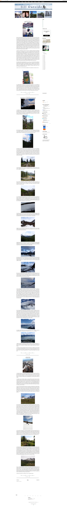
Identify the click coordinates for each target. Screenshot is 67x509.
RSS (45, 129)
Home (22, 1)
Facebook (46, 126)
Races (32, 1)
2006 (43, 68)
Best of (35, 1)
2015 (43, 61)
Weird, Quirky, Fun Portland (45, 122)
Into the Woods (44, 113)
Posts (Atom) (20, 481)
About (25, 1)
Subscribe (46, 35)
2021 (43, 56)
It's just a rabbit (44, 117)
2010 (43, 65)
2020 (43, 57)
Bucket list (28, 357)
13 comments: (27, 93)
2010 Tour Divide (28, 21)
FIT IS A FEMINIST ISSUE (45, 105)
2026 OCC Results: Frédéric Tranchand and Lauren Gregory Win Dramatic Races (46, 108)
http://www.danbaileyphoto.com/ (35, 434)
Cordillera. (30, 63)
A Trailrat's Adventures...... (45, 115)
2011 (43, 64)
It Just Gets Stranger (45, 118)
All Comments (44, 102)
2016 (43, 60)
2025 (43, 52)
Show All (49, 123)
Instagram (42, 1)
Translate (32, 499)
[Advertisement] (46, 81)
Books (29, 1)
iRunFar (44, 107)
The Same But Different (45, 112)
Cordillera (26, 65)
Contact (39, 1)
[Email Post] (29, 93)
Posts (43, 101)
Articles (33, 495)
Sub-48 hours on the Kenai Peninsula (28, 97)
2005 (43, 69)
